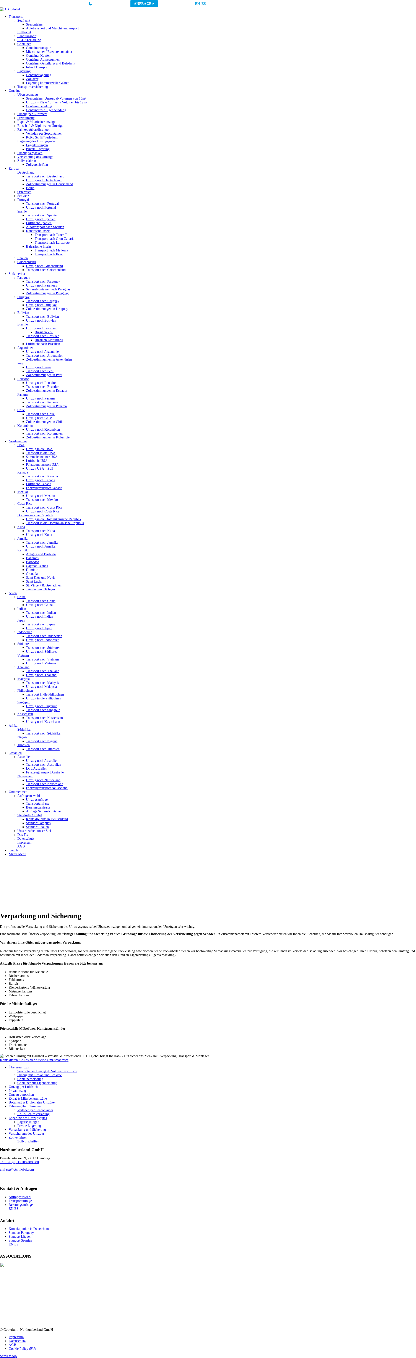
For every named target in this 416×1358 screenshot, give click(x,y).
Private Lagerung (29, 1126)
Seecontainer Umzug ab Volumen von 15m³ (47, 1071)
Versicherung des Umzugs (26, 1133)
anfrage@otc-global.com (17, 1169)
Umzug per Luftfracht (24, 1087)
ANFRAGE (142, 3)
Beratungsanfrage (21, 1205)
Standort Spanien (20, 1240)
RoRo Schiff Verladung (33, 1114)
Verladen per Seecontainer (35, 1110)
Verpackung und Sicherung (27, 1129)
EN (197, 3)
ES (204, 3)
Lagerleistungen (28, 1122)
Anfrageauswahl (20, 1197)
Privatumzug (17, 1090)
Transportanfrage (20, 1201)
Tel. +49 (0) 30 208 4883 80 (19, 1162)
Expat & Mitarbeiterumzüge (28, 1098)
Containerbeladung (30, 1079)
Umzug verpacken (21, 1094)
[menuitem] (212, 52)
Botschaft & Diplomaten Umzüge (32, 1102)
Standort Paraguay (21, 1232)
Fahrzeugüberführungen (25, 1106)
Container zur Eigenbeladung (37, 1083)
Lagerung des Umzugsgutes (28, 1118)
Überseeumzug (19, 1067)
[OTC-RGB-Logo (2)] (10, 9)
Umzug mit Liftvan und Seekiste (39, 1075)
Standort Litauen (20, 1236)
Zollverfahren (18, 1137)
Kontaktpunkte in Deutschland (29, 1229)
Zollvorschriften (28, 1141)
